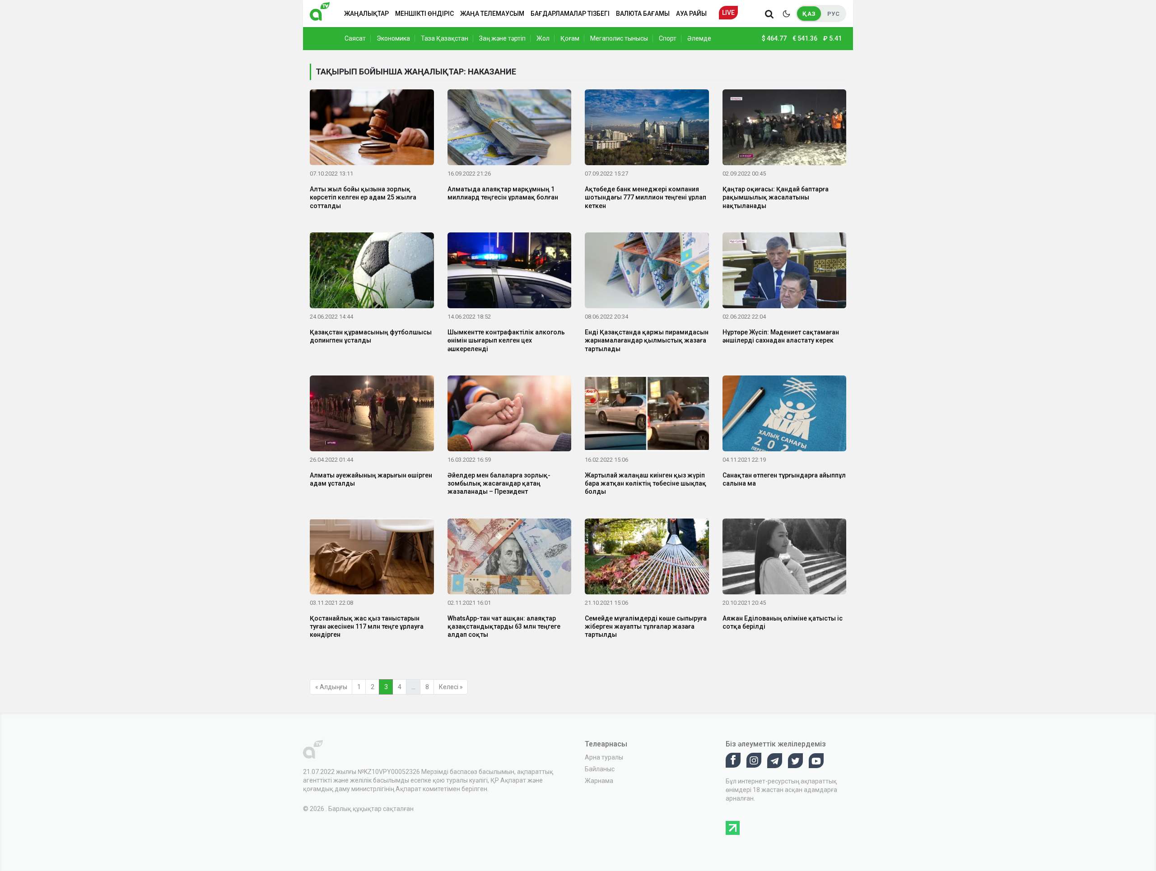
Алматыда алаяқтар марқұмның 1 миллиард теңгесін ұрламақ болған (502, 193)
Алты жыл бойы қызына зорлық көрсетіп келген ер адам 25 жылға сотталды (363, 197)
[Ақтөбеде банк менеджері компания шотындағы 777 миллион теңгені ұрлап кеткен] (647, 129)
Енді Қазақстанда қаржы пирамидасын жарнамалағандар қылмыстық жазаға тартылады (647, 340)
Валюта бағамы (643, 13)
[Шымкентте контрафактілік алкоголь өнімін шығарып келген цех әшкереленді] (509, 272)
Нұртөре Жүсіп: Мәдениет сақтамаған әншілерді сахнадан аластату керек (780, 336)
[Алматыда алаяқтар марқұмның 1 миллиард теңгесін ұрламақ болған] (509, 129)
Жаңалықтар (366, 13)
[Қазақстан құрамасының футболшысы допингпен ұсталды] (372, 272)
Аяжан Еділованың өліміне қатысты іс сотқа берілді (782, 622)
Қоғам (569, 38)
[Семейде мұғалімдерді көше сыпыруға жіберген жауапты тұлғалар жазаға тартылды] (647, 557)
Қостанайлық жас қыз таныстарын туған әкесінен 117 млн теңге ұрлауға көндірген (367, 626)
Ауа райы (691, 13)
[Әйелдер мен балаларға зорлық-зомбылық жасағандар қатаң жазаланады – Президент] (509, 415)
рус (833, 13)
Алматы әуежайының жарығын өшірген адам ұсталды (371, 479)
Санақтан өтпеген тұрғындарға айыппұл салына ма (784, 479)
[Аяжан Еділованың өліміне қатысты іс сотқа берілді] (784, 557)
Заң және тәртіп (502, 38)
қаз (809, 13)
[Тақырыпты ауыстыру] (786, 13)
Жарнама (599, 780)
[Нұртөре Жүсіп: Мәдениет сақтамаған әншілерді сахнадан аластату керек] (784, 272)
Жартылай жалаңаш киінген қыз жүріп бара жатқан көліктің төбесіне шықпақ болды (645, 483)
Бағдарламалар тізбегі (570, 13)
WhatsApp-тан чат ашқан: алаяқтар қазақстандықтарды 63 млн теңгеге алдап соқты (503, 626)
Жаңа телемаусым (492, 13)
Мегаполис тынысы (619, 38)
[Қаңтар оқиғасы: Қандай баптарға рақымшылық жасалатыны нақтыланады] (784, 129)
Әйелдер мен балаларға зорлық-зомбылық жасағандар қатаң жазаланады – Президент (498, 483)
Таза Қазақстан (444, 38)
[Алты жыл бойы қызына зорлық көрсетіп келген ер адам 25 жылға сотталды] (372, 129)
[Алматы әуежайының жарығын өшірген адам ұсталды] (372, 415)
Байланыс (600, 769)
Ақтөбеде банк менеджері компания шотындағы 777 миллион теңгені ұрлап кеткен (645, 197)
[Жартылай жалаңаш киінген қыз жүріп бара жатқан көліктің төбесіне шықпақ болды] (647, 415)
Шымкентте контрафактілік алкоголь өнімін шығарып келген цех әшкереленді (506, 340)
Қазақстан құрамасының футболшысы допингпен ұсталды (371, 336)
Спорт (667, 38)
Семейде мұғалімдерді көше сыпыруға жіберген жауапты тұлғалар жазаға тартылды (646, 626)
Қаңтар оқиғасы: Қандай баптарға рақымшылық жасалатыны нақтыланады (775, 197)
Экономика (393, 38)
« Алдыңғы (331, 686)
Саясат (355, 38)
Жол (543, 38)
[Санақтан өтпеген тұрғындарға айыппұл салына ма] (784, 415)
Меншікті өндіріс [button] (424, 13)
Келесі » (451, 686)
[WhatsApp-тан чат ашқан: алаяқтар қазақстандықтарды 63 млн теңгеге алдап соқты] (509, 557)
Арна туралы (604, 757)
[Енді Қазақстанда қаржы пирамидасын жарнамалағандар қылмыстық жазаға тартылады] (647, 272)
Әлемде (699, 38)
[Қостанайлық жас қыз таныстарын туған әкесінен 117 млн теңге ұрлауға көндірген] (372, 557)
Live (728, 12)
